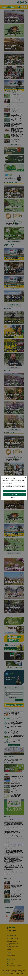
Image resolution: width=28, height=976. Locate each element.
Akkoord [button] (14, 491)
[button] (14, 497)
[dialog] (14, 488)
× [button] (25, 477)
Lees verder (4, 488)
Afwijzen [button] (14, 494)
